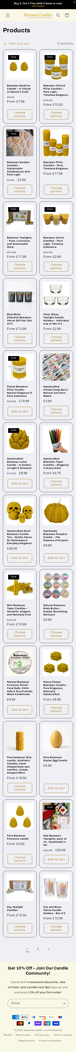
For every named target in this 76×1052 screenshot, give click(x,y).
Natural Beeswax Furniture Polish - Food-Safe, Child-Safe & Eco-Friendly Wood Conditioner (20, 688)
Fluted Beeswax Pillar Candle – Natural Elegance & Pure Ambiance (19, 391)
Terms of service (63, 1035)
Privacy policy (42, 1035)
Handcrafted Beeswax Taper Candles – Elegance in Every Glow (56, 463)
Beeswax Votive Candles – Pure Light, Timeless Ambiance (53, 242)
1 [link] (27, 949)
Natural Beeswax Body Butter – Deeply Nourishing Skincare (55, 610)
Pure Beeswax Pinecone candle (18, 837)
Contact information (50, 1041)
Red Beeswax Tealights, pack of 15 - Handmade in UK (54, 840)
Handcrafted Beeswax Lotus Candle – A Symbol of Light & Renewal (19, 463)
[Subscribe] (64, 1003)
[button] (8, 15)
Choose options (19, 114)
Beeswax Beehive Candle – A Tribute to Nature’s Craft (19, 88)
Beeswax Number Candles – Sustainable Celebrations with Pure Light (18, 168)
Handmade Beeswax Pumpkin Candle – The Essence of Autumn (55, 535)
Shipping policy (26, 1041)
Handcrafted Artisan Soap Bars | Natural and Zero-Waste (55, 391)
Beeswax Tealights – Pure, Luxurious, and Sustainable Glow (19, 242)
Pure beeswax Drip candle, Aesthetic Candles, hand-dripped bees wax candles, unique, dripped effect (19, 765)
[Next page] (48, 949)
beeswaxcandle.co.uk (36, 1030)
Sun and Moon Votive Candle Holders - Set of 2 (54, 909)
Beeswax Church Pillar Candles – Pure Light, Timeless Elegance (55, 90)
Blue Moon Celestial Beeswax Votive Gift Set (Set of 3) (19, 319)
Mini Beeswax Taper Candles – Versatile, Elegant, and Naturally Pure (19, 610)
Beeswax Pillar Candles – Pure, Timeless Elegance (55, 165)
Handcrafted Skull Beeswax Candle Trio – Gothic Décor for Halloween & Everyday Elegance (19, 537)
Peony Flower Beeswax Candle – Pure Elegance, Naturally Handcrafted (55, 688)
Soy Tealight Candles (15, 908)
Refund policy (23, 1035)
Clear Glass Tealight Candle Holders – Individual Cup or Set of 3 (56, 319)
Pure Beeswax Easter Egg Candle (55, 759)
